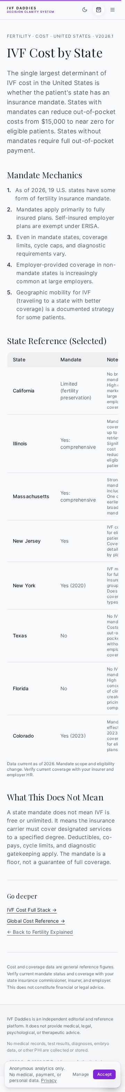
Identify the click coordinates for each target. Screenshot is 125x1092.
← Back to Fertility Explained (40, 932)
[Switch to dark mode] (84, 9)
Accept (104, 1074)
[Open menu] (112, 9)
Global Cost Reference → (36, 921)
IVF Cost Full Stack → (32, 910)
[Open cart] (98, 9)
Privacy (49, 1080)
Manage (81, 1074)
